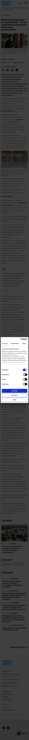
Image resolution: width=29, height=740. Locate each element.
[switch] (25, 374)
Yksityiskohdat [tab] (14, 343)
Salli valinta (14, 395)
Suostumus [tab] (5, 343)
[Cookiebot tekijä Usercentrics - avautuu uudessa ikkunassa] (20, 339)
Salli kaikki (14, 390)
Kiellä (14, 399)
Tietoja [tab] (24, 343)
